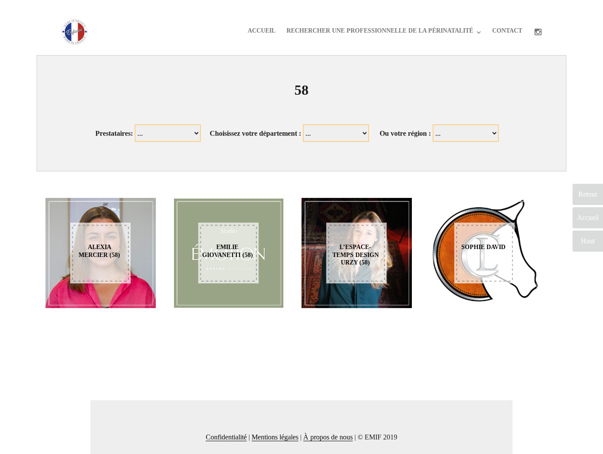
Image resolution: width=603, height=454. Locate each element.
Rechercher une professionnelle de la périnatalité (379, 30)
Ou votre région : (405, 133)
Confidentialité (226, 437)
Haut (588, 241)
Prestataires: (114, 133)
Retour (587, 194)
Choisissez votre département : (255, 133)
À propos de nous (328, 437)
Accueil (261, 30)
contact (507, 30)
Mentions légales (275, 437)
